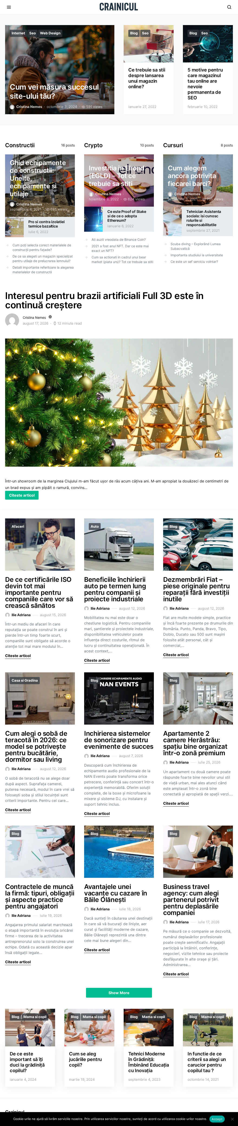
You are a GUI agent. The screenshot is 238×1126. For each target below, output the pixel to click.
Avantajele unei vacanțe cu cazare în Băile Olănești (115, 893)
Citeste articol (22, 495)
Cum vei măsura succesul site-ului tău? (54, 91)
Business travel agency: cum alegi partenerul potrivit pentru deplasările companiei (191, 900)
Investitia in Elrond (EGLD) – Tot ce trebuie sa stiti (117, 176)
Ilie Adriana (21, 615)
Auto (95, 526)
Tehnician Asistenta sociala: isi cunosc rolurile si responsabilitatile (203, 218)
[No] (232, 1119)
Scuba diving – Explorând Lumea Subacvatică (196, 246)
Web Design (50, 33)
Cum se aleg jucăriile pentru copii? (85, 1059)
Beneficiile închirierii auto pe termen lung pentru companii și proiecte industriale (115, 589)
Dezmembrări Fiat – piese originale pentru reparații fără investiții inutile (196, 589)
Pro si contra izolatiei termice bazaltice (46, 223)
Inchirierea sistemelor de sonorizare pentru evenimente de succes (118, 739)
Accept (217, 1119)
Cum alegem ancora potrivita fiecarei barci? (192, 176)
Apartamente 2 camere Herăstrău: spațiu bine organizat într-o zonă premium (195, 743)
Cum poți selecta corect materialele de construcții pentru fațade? (42, 247)
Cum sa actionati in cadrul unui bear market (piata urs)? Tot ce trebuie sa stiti (122, 259)
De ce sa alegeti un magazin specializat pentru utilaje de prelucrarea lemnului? (43, 258)
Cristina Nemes (29, 106)
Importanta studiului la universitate (197, 255)
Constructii (20, 145)
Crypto (93, 145)
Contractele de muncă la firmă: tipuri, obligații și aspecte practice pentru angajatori (39, 896)
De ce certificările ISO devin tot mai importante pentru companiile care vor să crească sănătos (39, 592)
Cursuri (173, 145)
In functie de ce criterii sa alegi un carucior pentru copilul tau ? (207, 1062)
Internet (18, 33)
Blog (134, 33)
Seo (32, 33)
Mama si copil (34, 1017)
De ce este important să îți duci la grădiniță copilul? (27, 1062)
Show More (119, 992)
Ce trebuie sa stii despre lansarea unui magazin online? (146, 78)
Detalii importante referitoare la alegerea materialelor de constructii (43, 269)
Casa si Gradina (25, 680)
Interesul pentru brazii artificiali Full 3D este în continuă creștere (104, 300)
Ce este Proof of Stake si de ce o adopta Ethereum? (126, 216)
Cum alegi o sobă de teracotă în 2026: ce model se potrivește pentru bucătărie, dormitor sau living (36, 746)
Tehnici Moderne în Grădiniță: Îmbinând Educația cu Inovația (148, 1062)
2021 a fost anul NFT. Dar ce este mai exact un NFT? (120, 248)
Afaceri (18, 526)
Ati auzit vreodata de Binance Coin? (119, 239)
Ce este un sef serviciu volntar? (194, 262)
